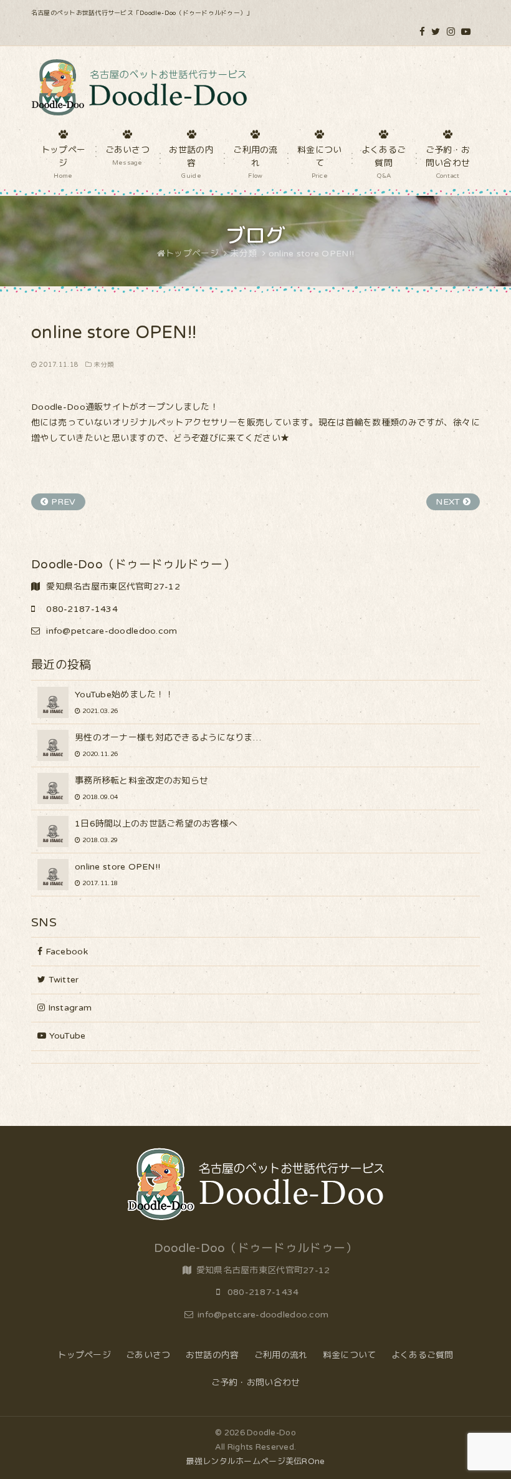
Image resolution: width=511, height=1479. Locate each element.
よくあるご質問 (422, 1355)
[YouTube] (465, 31)
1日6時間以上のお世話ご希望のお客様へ (156, 831)
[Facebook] (422, 31)
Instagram (68, 1007)
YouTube (65, 1035)
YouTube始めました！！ (124, 702)
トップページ (84, 1355)
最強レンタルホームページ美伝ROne (255, 1462)
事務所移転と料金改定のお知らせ (141, 788)
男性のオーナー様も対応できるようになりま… (168, 745)
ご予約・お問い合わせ (255, 1382)
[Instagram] (451, 31)
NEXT (449, 502)
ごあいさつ (148, 1355)
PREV (61, 502)
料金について (349, 1355)
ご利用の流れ (281, 1355)
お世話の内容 (212, 1355)
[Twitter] (435, 31)
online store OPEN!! (117, 874)
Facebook (65, 951)
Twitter (62, 979)
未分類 (104, 365)
